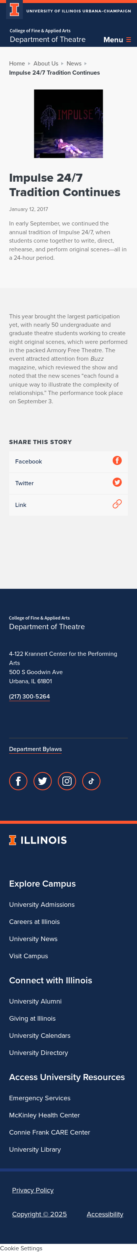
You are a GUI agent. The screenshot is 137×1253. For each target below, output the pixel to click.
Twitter (24, 483)
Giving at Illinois (32, 1018)
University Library (35, 1149)
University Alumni (35, 1001)
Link (20, 504)
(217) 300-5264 (29, 696)
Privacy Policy (33, 1190)
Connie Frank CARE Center (49, 1132)
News (74, 63)
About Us (45, 63)
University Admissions (42, 904)
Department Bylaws (35, 749)
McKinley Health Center (44, 1115)
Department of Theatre (48, 39)
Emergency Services (39, 1098)
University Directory (38, 1053)
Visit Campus (28, 956)
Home (17, 63)
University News (33, 939)
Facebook (28, 461)
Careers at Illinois (34, 922)
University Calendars (39, 1035)
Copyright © (39, 1214)
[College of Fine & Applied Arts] (48, 31)
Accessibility (105, 1214)
